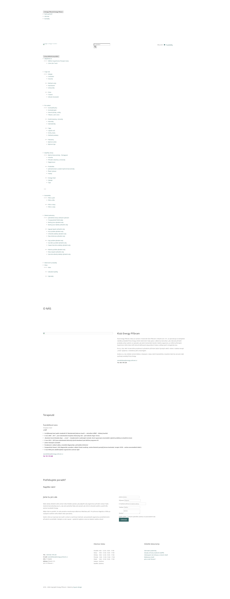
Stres (49, 92)
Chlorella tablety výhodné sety (57, 234)
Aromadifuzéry (52, 108)
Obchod (46, 16)
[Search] (95, 47)
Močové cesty (52, 83)
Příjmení (121, 500)
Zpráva (121, 513)
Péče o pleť (51, 198)
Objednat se (48, 58)
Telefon (121, 507)
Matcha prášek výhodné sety (56, 249)
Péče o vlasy (51, 204)
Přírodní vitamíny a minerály (56, 160)
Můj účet (160, 45)
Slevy (45, 265)
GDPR (120, 516)
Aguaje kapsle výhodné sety (56, 229)
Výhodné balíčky (53, 272)
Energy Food (52, 178)
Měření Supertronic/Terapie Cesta (58, 61)
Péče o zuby (51, 207)
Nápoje (50, 180)
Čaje (49, 182)
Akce (49, 267)
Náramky (51, 121)
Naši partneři (48, 14)
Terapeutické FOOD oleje (55, 220)
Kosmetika (47, 195)
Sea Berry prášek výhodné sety (57, 243)
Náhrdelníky (52, 124)
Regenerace (51, 162)
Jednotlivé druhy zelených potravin (58, 218)
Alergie (50, 74)
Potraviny (51, 139)
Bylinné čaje (51, 144)
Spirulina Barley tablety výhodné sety (59, 254)
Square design (77, 587)
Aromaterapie (52, 110)
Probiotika (51, 166)
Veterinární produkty (50, 263)
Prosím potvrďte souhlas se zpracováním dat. (142, 516)
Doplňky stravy (48, 153)
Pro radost (47, 105)
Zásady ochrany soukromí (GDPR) (154, 553)
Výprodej (50, 276)
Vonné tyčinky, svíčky (54, 112)
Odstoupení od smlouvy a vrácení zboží (156, 555)
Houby (50, 173)
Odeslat (124, 519)
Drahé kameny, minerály (55, 119)
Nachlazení (51, 85)
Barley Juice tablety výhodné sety (58, 225)
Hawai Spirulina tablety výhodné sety (59, 245)
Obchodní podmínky (150, 550)
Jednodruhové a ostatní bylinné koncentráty (61, 169)
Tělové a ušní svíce (53, 115)
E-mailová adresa (124, 504)
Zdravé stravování (53, 97)
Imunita (50, 79)
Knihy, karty (51, 133)
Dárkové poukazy (53, 135)
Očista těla (51, 88)
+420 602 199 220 (51, 555)
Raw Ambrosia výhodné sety (56, 236)
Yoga (49, 128)
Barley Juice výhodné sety (55, 222)
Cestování (51, 76)
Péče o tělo (51, 200)
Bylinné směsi (52, 142)
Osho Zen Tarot (52, 63)
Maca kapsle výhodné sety (56, 252)
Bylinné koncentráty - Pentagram (58, 155)
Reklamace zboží (149, 557)
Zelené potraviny (49, 215)
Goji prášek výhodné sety (55, 240)
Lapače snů (51, 130)
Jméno (121, 497)
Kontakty (47, 19)
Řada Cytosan (52, 171)
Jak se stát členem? (150, 559)
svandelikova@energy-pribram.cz (127, 360)
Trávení (50, 94)
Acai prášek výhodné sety (55, 231)
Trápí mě (47, 72)
